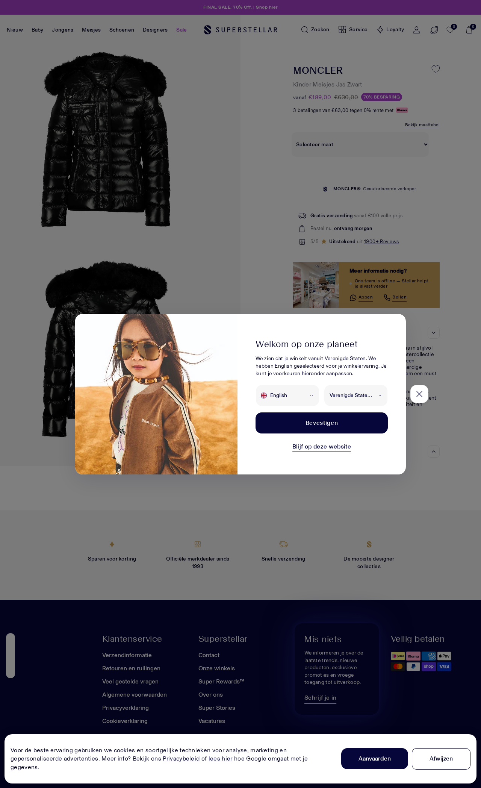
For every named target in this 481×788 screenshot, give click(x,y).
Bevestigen (322, 422)
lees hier (221, 758)
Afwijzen (441, 758)
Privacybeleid (181, 758)
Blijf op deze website (321, 446)
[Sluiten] (419, 394)
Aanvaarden (374, 758)
